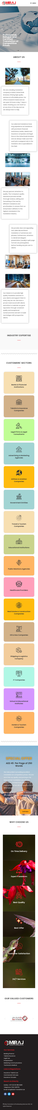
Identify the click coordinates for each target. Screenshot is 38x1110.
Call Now (25, 811)
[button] (16, 50)
